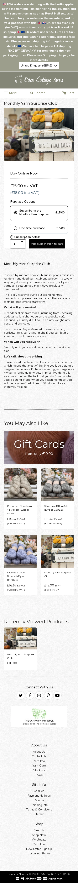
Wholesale (39, 840)
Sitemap (39, 814)
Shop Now (39, 835)
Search (39, 830)
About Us (39, 752)
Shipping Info (39, 805)
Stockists (39, 770)
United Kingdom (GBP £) (36, 66)
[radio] (39, 213)
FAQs (39, 775)
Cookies (39, 791)
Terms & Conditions (39, 810)
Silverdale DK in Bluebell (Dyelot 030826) (16, 576)
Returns (39, 800)
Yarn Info (39, 761)
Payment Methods (39, 796)
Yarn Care (39, 766)
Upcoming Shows (39, 854)
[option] (39, 134)
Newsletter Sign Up (39, 849)
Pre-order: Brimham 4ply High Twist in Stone (19, 510)
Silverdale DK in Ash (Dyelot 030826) (56, 508)
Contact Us (39, 756)
